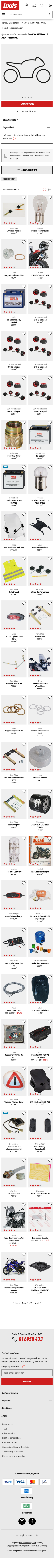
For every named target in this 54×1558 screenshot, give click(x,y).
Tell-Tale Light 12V (13, 872)
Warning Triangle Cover (13, 1102)
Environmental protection (13, 1456)
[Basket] (50, 5)
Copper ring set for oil (14, 731)
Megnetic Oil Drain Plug (13, 275)
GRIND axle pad (40, 320)
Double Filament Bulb (40, 231)
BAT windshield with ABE (14, 547)
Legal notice (7, 1424)
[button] (49, 14)
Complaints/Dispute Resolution (16, 1447)
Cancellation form (10, 1442)
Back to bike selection (13, 28)
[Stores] (26, 5)
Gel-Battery (40, 456)
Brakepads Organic (40, 1238)
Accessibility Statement (12, 1451)
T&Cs (4, 1429)
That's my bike (27, 104)
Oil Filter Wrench (40, 778)
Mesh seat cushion (40, 547)
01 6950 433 (30, 1339)
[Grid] (44, 189)
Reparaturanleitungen (40, 872)
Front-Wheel (40, 636)
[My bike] (34, 5)
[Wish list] (42, 5)
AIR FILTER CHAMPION (40, 1193)
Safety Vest (14, 592)
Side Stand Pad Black (40, 1010)
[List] (50, 189)
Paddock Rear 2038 (14, 683)
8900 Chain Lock (14, 1010)
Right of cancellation (11, 1438)
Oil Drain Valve (14, 1193)
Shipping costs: (13, 1546)
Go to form (14, 159)
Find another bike (25, 111)
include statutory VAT (27, 1543)
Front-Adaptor (13, 825)
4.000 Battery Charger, (14, 916)
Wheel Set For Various (40, 592)
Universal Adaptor (14, 231)
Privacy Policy (8, 1433)
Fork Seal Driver (13, 456)
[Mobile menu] (3, 14)
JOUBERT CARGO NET (40, 275)
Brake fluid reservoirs (40, 963)
